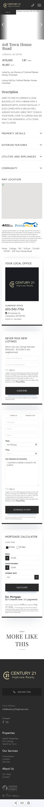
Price (7, 554)
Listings (12, 248)
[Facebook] (3, 722)
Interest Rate (11, 573)
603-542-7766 (14, 309)
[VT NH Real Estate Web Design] (22, 788)
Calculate (22, 587)
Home (4, 248)
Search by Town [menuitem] (9, 743)
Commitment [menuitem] (8, 756)
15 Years (22, 547)
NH (19, 248)
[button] (4, 25)
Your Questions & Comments (16, 459)
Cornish (36, 248)
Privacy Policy (20, 382)
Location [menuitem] (6, 759)
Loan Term (10, 542)
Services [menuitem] (6, 761)
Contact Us (9, 319)
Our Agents (17, 319)
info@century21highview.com (15, 709)
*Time (7, 450)
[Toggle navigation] (39, 5)
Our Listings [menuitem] (7, 741)
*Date (7, 441)
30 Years (12, 547)
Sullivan (26, 248)
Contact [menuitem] (6, 777)
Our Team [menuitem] (6, 774)
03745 (7, 251)
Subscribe (22, 390)
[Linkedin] (7, 722)
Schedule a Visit (30, 415)
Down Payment (11, 564)
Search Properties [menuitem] (10, 738)
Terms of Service (15, 518)
